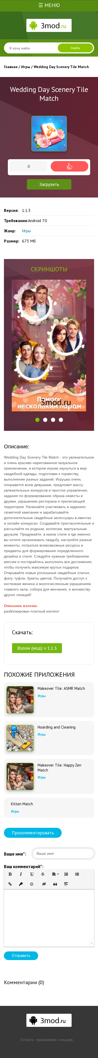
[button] (37, 420)
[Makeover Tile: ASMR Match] (20, 699)
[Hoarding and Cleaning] (20, 738)
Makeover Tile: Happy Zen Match (59, 767)
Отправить (21, 955)
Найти (75, 48)
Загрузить (49, 184)
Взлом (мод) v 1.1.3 (37, 648)
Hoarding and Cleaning (57, 727)
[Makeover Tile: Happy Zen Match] (20, 776)
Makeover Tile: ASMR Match (61, 688)
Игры (26, 230)
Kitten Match (22, 804)
